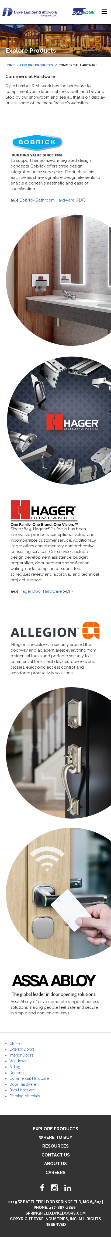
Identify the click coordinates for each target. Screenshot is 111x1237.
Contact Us (55, 1155)
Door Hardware (22, 1084)
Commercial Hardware (29, 1078)
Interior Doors (21, 1055)
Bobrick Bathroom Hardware (47, 200)
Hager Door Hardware (41, 591)
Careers (55, 1172)
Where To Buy (55, 1137)
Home (10, 65)
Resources (55, 1146)
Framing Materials (24, 1096)
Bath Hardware (22, 1090)
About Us (55, 1163)
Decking (16, 1073)
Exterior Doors (21, 1049)
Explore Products (36, 65)
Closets (16, 1043)
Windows (17, 1061)
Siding (14, 1067)
